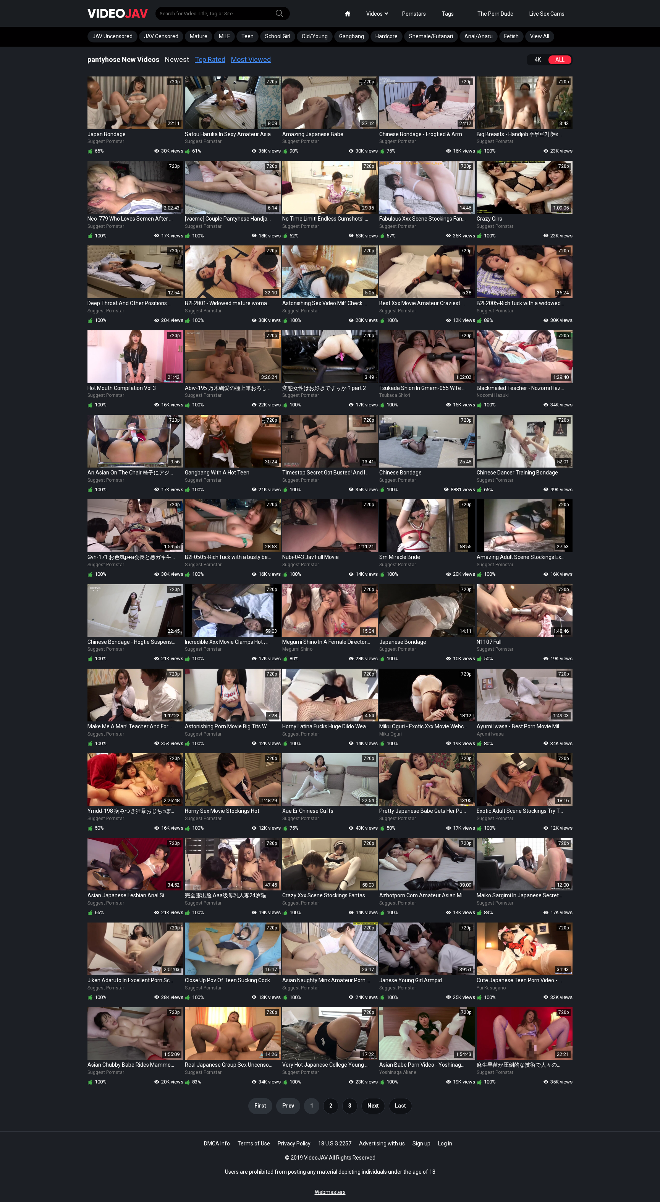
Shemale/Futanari (431, 36)
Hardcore (386, 36)
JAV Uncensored (112, 36)
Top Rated (210, 59)
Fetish (511, 36)
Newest (177, 59)
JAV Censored (161, 36)
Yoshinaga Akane (397, 1072)
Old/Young (315, 36)
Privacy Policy (294, 1143)
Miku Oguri (390, 734)
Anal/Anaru (478, 36)
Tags (448, 14)
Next (373, 1106)
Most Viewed (251, 59)
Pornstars (414, 14)
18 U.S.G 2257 (334, 1143)
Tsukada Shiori (394, 395)
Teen (247, 36)
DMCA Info (217, 1143)
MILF (224, 36)
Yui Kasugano (491, 988)
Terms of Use (254, 1143)
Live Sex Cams (547, 14)
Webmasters (330, 1192)
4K (538, 60)
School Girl (277, 36)
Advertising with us (382, 1143)
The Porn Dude (495, 14)
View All (539, 36)
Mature (198, 36)
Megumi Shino (297, 649)
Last (400, 1106)
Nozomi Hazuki (493, 395)
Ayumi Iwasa (490, 734)
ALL (560, 60)
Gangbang (351, 36)
